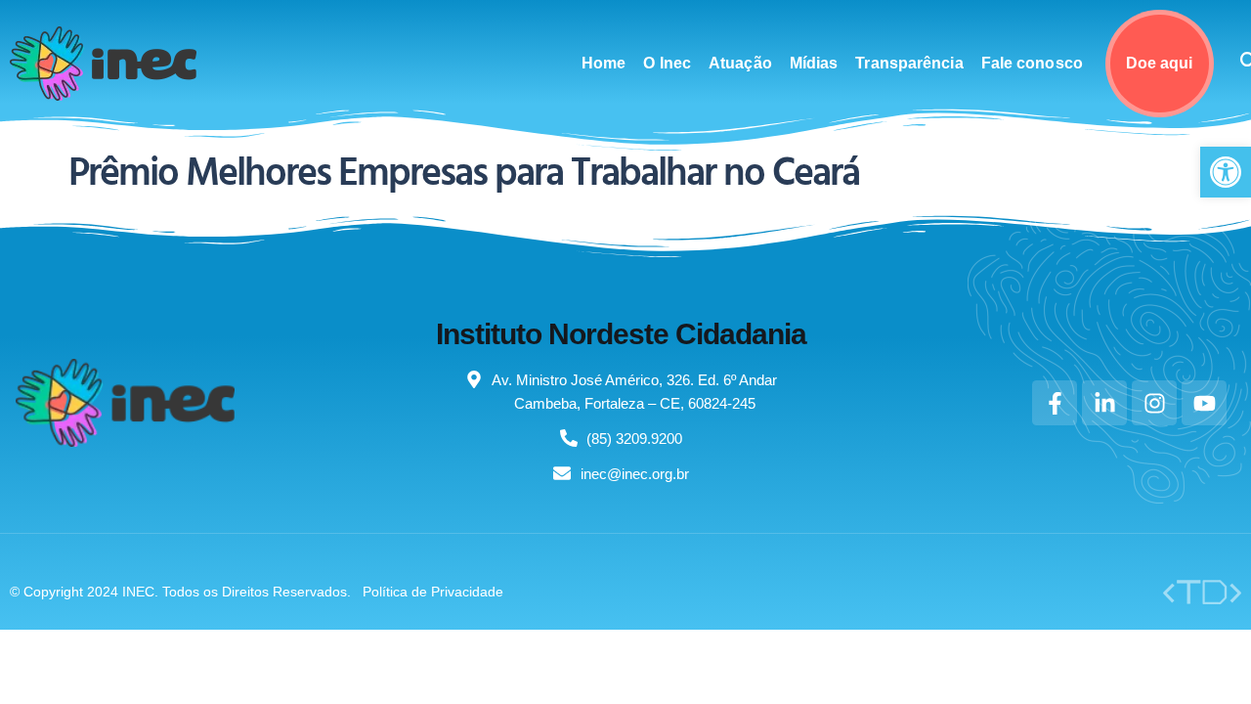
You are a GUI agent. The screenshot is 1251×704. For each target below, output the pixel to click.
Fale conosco (1032, 63)
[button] (1225, 172)
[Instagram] (1154, 402)
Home (604, 63)
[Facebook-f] (1054, 402)
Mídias (814, 63)
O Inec (667, 63)
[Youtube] (1204, 402)
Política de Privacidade (433, 591)
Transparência (909, 63)
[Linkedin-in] (1104, 402)
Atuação (740, 63)
